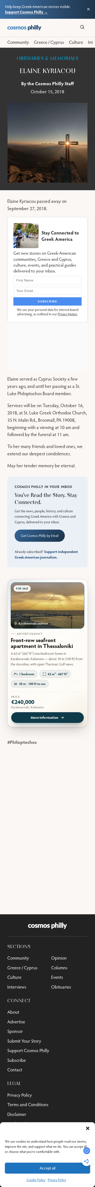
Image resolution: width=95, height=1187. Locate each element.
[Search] (82, 27)
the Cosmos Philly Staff (50, 83)
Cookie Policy (36, 1180)
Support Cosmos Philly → (26, 11)
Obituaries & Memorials (47, 58)
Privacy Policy (57, 1180)
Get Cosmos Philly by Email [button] (39, 535)
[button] (87, 1128)
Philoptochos (23, 742)
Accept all (47, 1168)
